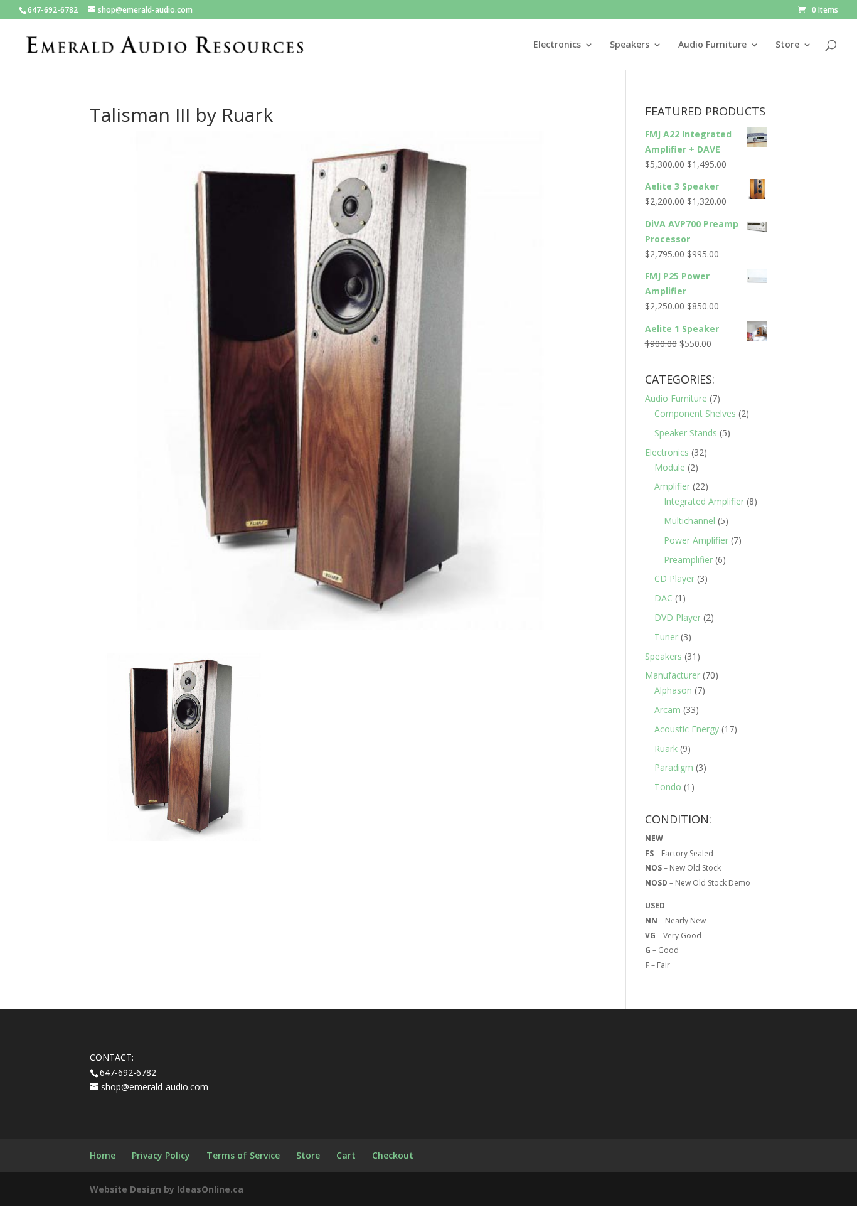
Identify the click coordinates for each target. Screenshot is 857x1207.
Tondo (667, 787)
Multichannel (689, 521)
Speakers (629, 45)
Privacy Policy (161, 1155)
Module (669, 467)
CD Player (674, 578)
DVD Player (677, 617)
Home (102, 1155)
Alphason (673, 690)
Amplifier (672, 486)
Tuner (666, 637)
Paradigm (673, 767)
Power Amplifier (696, 540)
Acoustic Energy (686, 729)
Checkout (392, 1155)
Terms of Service (243, 1155)
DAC (663, 598)
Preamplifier (688, 560)
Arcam (667, 710)
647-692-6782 (53, 9)
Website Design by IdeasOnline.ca (166, 1189)
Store (787, 45)
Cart (346, 1155)
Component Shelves (695, 413)
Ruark (666, 748)
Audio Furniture (712, 45)
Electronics (557, 45)
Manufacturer (672, 675)
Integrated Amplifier (704, 501)
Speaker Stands (685, 433)
